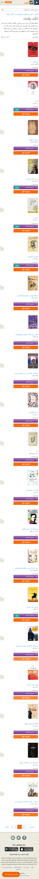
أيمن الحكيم (35, 336)
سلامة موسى (35, 181)
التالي (7, 827)
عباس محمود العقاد (33, 453)
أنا (37, 451)
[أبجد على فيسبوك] (24, 838)
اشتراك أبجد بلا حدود (7, 867)
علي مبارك (35, 220)
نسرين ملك (35, 414)
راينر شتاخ (35, 726)
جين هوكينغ (35, 648)
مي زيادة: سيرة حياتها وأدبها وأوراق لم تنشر (26, 568)
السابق (32, 827)
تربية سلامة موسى (32, 179)
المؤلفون (18, 869)
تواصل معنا (26, 867)
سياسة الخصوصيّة (25, 875)
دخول (2, 2)
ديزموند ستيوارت (34, 803)
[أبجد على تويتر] (18, 838)
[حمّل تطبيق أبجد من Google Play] (11, 849)
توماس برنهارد (34, 297)
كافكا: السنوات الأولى (31, 724)
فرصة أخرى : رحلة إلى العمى (28, 763)
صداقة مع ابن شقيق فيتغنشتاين (27, 295)
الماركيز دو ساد (34, 64)
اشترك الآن (26, 74)
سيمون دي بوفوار (34, 531)
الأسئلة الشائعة (17, 867)
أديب (36, 101)
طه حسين (35, 103)
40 (12, 827)
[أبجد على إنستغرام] (13, 838)
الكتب (36, 14)
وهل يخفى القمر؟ (32, 685)
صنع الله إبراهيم (34, 142)
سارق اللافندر (33, 412)
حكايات (35, 62)
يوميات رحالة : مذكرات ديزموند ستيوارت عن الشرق (26, 801)
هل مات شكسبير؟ (32, 490)
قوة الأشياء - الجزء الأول (30, 529)
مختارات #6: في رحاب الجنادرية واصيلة (26, 373)
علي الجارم (35, 258)
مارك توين (35, 492)
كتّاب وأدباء (10, 14)
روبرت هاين (35, 765)
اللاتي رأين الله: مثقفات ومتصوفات (26, 334)
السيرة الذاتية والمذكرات (23, 14)
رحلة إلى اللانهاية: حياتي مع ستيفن (27, 646)
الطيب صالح (35, 375)
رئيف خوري (35, 687)
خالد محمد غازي (34, 570)
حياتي (36, 218)
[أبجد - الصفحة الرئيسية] (26, 2)
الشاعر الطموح (33, 257)
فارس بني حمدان (32, 607)
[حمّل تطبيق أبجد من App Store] (26, 849)
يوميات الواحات (33, 140)
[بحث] (2, 10)
